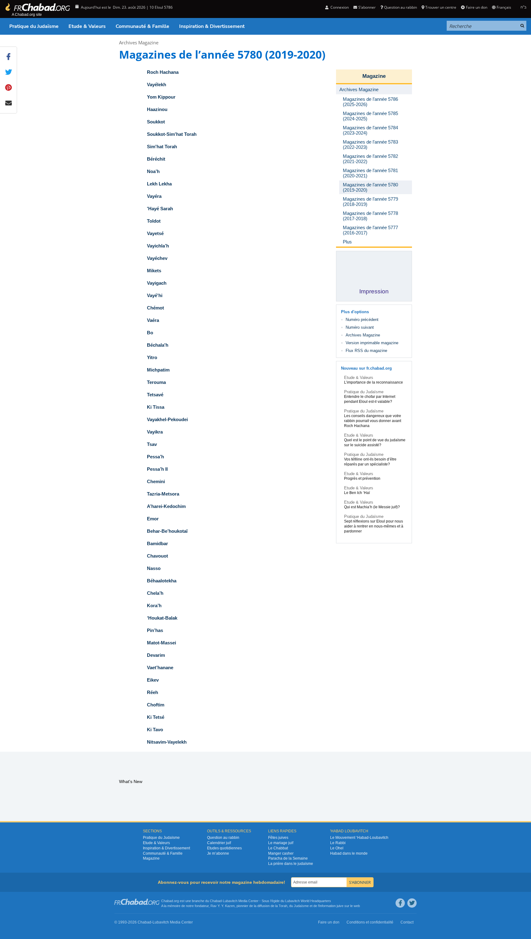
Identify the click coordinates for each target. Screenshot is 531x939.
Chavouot (157, 556)
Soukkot (156, 121)
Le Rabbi (338, 843)
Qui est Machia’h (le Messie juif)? (372, 507)
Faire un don (476, 7)
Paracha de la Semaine (288, 858)
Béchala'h (157, 345)
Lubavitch (230, 901)
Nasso (154, 568)
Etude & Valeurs (87, 26)
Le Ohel (336, 848)
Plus (347, 241)
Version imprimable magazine (372, 342)
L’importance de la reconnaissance (373, 382)
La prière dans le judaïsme (290, 863)
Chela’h (155, 593)
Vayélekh (156, 84)
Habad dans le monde (349, 853)
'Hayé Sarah (160, 208)
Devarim (156, 655)
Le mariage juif (280, 843)
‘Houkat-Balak (162, 618)
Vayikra (155, 431)
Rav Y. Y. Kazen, (223, 906)
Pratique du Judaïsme (34, 26)
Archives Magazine (138, 42)
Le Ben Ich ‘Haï (357, 493)
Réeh (152, 692)
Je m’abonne (218, 853)
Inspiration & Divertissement (212, 26)
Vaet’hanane (160, 667)
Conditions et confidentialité (370, 922)
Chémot (155, 307)
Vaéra (153, 320)
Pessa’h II (157, 469)
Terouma (156, 382)
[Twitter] (412, 903)
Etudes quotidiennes (224, 848)
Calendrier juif (219, 843)
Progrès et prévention (362, 478)
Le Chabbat (278, 848)
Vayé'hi (154, 295)
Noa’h (153, 171)
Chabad (216, 901)
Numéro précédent (362, 319)
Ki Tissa (155, 407)
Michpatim (158, 369)
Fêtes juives (278, 837)
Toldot (154, 221)
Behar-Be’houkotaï (167, 531)
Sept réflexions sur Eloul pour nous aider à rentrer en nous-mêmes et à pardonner (373, 526)
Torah (283, 906)
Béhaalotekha (161, 580)
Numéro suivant (360, 327)
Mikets (154, 270)
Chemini (156, 481)
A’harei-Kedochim (166, 506)
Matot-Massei (161, 642)
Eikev (153, 680)
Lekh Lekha (159, 183)
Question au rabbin (400, 7)
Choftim (155, 704)
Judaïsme (301, 906)
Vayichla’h (158, 245)
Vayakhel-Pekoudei (167, 419)
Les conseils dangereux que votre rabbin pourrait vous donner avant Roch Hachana (372, 421)
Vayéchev (157, 258)
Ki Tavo (155, 729)
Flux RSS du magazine (366, 350)
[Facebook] (400, 903)
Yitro (152, 357)
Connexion (339, 7)
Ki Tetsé (155, 717)
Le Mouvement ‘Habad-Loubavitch (359, 837)
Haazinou (157, 109)
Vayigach (156, 283)
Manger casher (281, 853)
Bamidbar (157, 543)
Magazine (374, 76)
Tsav (152, 444)
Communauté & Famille (142, 26)
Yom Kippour (161, 97)
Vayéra (154, 196)
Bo (150, 332)
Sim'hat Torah (162, 146)
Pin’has (155, 630)
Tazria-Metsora (163, 493)
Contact (407, 922)
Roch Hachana (163, 72)
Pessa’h (155, 456)
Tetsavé (155, 394)
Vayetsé (155, 233)
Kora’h (154, 605)
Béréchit (156, 159)
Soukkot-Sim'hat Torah (172, 134)
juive (340, 906)
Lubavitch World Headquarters (308, 901)
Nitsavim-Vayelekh (167, 742)
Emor (153, 518)
